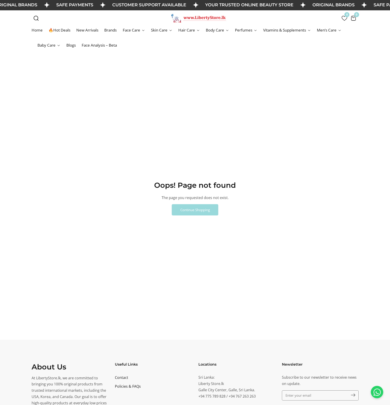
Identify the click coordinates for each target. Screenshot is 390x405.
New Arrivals (87, 30)
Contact (121, 377)
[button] (36, 18)
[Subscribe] (353, 395)
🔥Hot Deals (59, 30)
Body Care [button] (215, 30)
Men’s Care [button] (327, 30)
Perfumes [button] (244, 30)
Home (37, 30)
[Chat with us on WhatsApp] (377, 392)
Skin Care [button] (159, 30)
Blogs (71, 45)
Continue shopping (195, 210)
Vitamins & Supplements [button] (285, 30)
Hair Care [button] (187, 30)
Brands (110, 30)
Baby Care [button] (46, 45)
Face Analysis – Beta (99, 45)
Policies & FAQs (128, 386)
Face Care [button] (132, 30)
